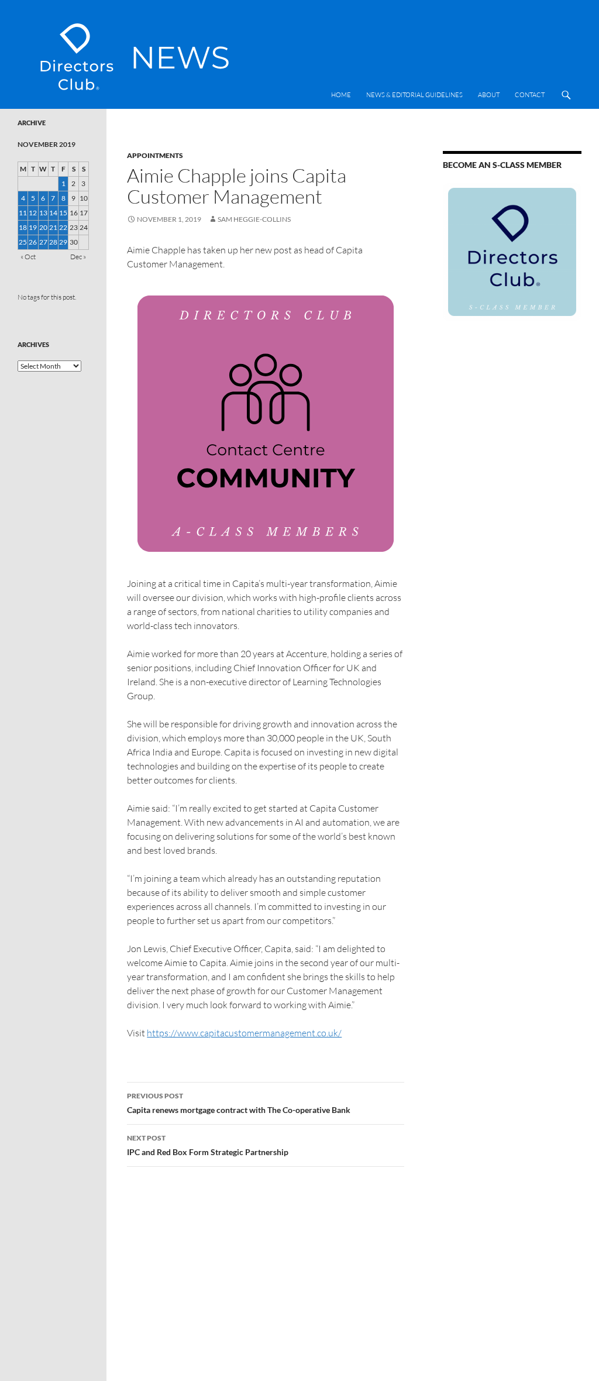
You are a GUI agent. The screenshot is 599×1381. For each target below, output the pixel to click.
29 (63, 242)
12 (33, 212)
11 (23, 212)
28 (53, 242)
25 (23, 242)
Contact (530, 95)
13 (43, 212)
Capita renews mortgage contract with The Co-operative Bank (238, 1103)
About (489, 95)
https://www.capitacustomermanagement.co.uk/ (244, 1033)
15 (63, 212)
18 (23, 227)
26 (33, 242)
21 (53, 227)
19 (33, 227)
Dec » (78, 256)
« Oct (28, 256)
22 (63, 227)
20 (43, 227)
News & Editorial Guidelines (414, 95)
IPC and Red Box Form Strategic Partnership (207, 1145)
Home (341, 95)
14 (53, 212)
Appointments (155, 155)
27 (43, 242)
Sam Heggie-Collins (254, 219)
